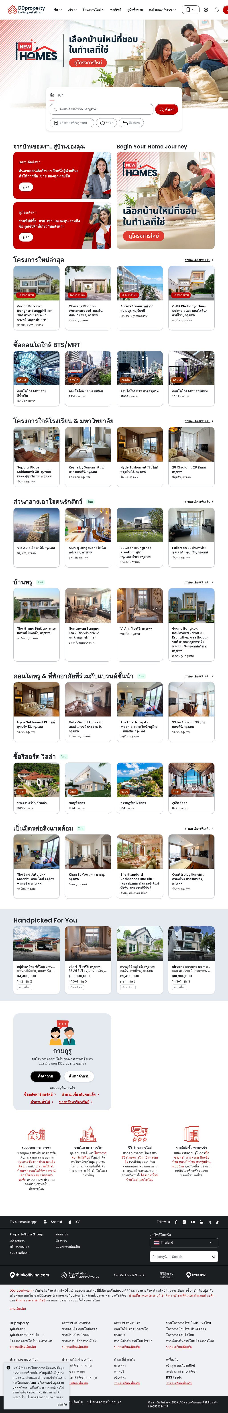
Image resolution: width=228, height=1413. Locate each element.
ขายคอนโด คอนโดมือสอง (79, 1329)
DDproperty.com (21, 1290)
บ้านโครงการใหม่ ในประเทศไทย (188, 1323)
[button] (79, 1076)
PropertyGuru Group (26, 1234)
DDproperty (19, 1323)
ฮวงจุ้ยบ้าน (203, 1162)
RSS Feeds (174, 1377)
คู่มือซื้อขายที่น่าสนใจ (24, 1335)
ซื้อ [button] (56, 10)
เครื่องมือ (172, 1359)
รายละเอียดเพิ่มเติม (197, 260)
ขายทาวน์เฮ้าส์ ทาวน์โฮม (79, 1341)
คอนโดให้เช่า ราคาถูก (77, 1365)
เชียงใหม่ (120, 1377)
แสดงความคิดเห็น (68, 1247)
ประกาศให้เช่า (45, 1166)
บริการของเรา (19, 1247)
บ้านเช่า (22, 1171)
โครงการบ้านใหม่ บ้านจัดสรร (186, 1329)
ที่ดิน (21, 1166)
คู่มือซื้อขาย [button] (135, 10)
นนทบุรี (119, 1371)
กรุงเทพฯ (120, 1365)
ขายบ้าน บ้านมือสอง (76, 1335)
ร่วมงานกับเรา (19, 1252)
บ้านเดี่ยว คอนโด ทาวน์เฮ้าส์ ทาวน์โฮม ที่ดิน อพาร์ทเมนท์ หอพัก (171, 1295)
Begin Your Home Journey (166, 200)
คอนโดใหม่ (146, 1179)
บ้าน (42, 1162)
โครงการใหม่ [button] (92, 10)
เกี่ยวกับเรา (17, 1241)
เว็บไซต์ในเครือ (160, 1235)
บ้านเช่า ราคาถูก (73, 1371)
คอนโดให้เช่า (38, 1171)
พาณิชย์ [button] (115, 10)
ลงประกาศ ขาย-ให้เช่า (181, 1371)
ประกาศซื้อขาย (28, 1162)
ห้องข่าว (61, 1241)
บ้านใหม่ (132, 1179)
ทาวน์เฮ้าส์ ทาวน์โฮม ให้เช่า (133, 1341)
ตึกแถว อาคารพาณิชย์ (30, 1300)
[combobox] (106, 109)
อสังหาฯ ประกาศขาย (76, 1323)
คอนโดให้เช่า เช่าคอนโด (131, 1329)
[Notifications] (216, 9)
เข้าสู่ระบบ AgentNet (180, 1365)
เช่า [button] (70, 10)
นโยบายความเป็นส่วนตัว (104, 1402)
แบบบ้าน (178, 1166)
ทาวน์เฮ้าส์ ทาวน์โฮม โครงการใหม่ (190, 1341)
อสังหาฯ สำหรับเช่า (127, 1323)
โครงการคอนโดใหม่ (180, 1335)
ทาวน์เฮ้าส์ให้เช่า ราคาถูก (79, 1377)
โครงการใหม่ (149, 1175)
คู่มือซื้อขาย (17, 1329)
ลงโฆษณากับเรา (160, 10)
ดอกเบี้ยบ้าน (187, 1162)
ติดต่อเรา (62, 1234)
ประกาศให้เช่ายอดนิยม (77, 1359)
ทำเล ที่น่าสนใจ (124, 1359)
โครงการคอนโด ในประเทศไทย (31, 1341)
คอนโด (50, 1162)
